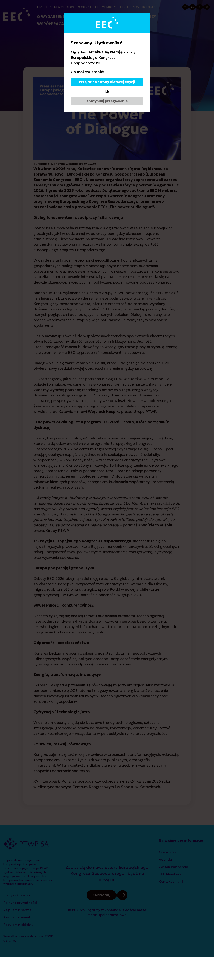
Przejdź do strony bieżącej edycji (107, 82)
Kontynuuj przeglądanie (107, 101)
